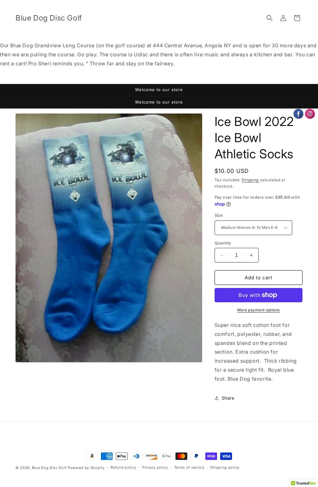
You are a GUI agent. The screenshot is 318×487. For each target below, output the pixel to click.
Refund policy (123, 467)
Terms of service (189, 467)
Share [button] (228, 398)
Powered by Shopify (86, 468)
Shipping (250, 180)
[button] (269, 18)
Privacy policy (155, 467)
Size (219, 215)
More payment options (258, 310)
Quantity (223, 242)
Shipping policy (224, 467)
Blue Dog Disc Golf (49, 468)
